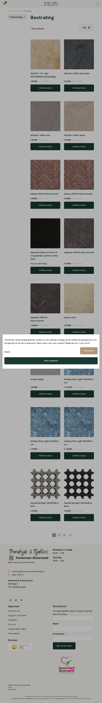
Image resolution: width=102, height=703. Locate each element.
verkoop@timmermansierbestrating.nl (28, 571)
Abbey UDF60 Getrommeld (44, 193)
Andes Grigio (37, 379)
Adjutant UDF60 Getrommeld (79, 252)
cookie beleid (84, 343)
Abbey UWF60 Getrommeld (78, 193)
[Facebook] (10, 600)
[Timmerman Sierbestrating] (51, 3)
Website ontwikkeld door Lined (43, 698)
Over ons (12, 624)
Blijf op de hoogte (64, 646)
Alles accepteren (51, 360)
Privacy (10, 687)
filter (85, 27)
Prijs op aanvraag (38, 263)
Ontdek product (45, 88)
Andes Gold (70, 317)
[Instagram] (16, 600)
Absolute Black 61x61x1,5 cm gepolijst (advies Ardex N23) (44, 255)
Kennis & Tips (14, 611)
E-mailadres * (59, 633)
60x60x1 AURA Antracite (76, 73)
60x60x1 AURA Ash (40, 135)
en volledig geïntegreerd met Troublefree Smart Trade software (71, 698)
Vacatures (12, 620)
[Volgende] (70, 535)
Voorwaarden (14, 633)
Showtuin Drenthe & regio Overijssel (66, 696)
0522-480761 (18, 574)
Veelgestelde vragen (17, 629)
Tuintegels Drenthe (48, 696)
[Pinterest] (21, 600)
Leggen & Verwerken (17, 615)
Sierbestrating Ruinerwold (33, 696)
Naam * (56, 623)
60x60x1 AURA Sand (74, 135)
